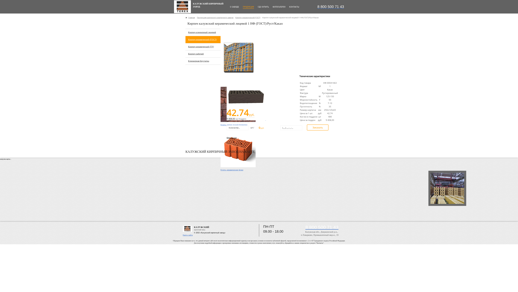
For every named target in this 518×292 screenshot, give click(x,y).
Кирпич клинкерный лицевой (202, 32)
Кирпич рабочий (196, 54)
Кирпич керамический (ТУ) (201, 47)
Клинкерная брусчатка (198, 61)
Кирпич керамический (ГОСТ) (202, 39)
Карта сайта (188, 235)
